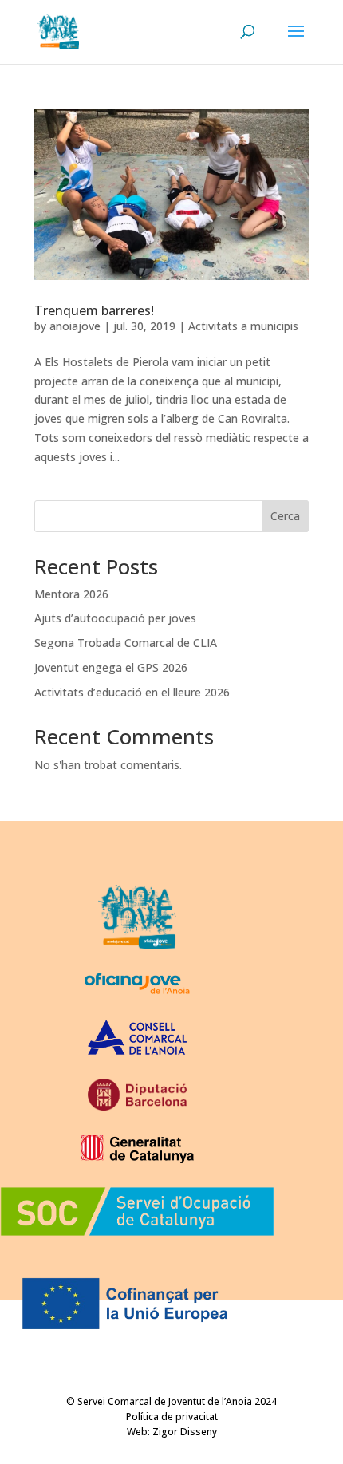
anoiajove (75, 325)
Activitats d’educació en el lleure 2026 (132, 692)
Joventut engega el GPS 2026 (110, 667)
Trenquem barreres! (94, 310)
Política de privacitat (172, 1416)
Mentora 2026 (71, 594)
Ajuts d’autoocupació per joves (115, 617)
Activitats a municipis (243, 325)
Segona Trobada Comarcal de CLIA (125, 642)
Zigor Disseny (184, 1431)
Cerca (285, 515)
